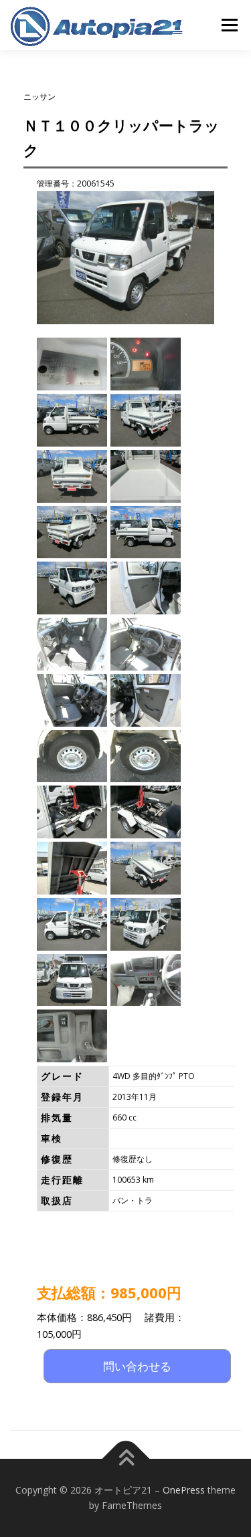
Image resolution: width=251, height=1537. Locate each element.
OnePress (184, 1490)
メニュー (229, 25)
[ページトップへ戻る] (125, 1458)
